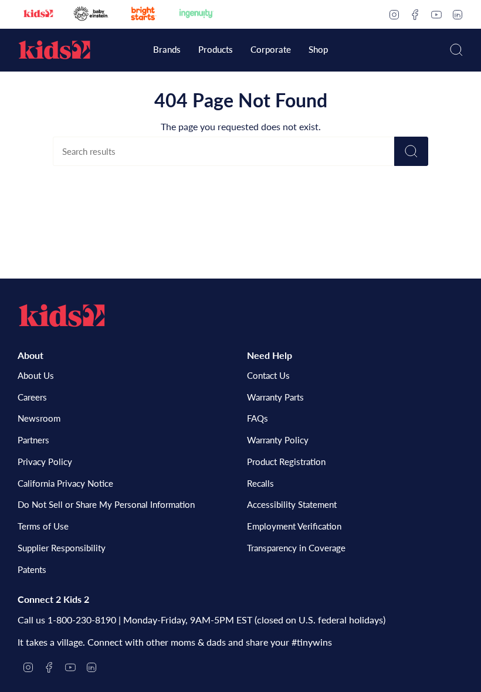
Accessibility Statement (292, 504)
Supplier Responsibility (62, 547)
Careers (32, 397)
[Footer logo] (62, 315)
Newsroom (39, 418)
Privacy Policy (45, 461)
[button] (166, 50)
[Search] (411, 151)
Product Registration (286, 461)
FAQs (257, 418)
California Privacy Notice (65, 483)
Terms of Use (43, 526)
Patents (32, 569)
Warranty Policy (278, 440)
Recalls (260, 483)
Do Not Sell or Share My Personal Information (106, 504)
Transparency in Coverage (296, 547)
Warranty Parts (275, 397)
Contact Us (268, 375)
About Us (36, 375)
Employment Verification (294, 526)
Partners (33, 440)
